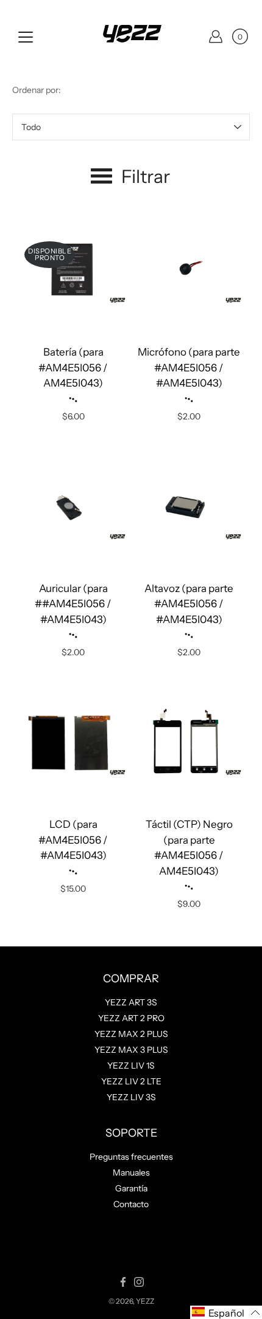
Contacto (131, 1204)
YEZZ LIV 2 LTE (131, 1081)
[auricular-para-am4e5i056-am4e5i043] (73, 506)
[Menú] (25, 37)
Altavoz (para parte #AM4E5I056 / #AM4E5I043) (188, 603)
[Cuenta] (215, 36)
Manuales (131, 1172)
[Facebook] (123, 1282)
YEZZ (145, 1301)
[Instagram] (139, 1282)
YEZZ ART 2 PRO (131, 1018)
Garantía (131, 1188)
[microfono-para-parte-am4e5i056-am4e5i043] (189, 270)
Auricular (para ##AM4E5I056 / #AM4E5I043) (73, 603)
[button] (226, 1312)
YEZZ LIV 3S (131, 1097)
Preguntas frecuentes (131, 1156)
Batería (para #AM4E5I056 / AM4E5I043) (73, 367)
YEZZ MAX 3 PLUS (131, 1049)
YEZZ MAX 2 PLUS (131, 1033)
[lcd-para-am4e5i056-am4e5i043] (73, 742)
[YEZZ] (131, 36)
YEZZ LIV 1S (131, 1065)
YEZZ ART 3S (131, 1002)
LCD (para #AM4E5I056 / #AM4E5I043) (73, 839)
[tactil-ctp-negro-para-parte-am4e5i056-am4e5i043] (189, 742)
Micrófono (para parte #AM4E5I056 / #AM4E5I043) (189, 367)
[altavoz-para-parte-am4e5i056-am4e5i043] (189, 506)
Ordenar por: (36, 89)
